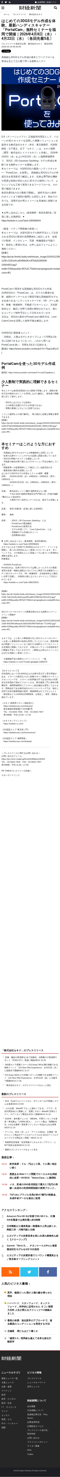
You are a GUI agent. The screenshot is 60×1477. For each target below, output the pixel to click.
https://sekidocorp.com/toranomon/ (19, 732)
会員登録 (41, 2)
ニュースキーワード (36, 1382)
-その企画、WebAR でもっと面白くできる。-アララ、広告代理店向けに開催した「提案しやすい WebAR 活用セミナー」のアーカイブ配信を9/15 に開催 (30, 1111)
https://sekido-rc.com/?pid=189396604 (21, 220)
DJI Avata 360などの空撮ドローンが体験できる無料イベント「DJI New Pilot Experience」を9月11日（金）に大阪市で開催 (31, 1078)
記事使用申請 (33, 1422)
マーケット (6, 1391)
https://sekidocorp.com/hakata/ (17, 741)
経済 (3, 1395)
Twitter (30, 1454)
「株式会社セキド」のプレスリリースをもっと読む (27, 1085)
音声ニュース (33, 1386)
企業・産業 (6, 1386)
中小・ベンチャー (9, 1423)
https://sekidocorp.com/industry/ (18, 706)
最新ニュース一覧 (9, 1378)
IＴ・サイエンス (8, 1407)
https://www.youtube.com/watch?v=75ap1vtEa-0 (34, 348)
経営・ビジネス (8, 1399)
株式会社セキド (35, 14)
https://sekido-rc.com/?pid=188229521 (21, 582)
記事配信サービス (35, 1426)
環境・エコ (6, 1419)
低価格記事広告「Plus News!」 (37, 1416)
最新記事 (6, 1157)
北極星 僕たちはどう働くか (22, 1330)
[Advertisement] (30, 916)
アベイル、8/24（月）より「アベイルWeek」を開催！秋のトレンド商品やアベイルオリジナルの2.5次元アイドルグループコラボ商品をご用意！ (31, 1135)
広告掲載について (35, 1410)
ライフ (4, 1411)
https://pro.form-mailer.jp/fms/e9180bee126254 (23, 759)
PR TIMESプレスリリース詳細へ (16, 771)
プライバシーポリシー (37, 1442)
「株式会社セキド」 (12, 1050)
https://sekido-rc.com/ (13, 723)
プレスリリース (19, 14)
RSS (29, 1450)
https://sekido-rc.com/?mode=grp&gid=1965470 (25, 662)
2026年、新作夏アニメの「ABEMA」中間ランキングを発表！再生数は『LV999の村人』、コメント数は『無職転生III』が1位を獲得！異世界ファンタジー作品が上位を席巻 (30, 1121)
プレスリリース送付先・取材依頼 (38, 1432)
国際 (3, 1427)
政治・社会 (6, 1403)
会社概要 (31, 1406)
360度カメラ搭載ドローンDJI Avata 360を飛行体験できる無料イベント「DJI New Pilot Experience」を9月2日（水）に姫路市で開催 (31, 1067)
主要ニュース (7, 1382)
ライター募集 (33, 1446)
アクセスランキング (13, 1210)
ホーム (6, 14)
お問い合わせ (33, 1438)
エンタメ (5, 1415)
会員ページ (51, 2)
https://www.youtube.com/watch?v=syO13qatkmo (31, 372)
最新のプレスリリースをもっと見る (21, 1149)
